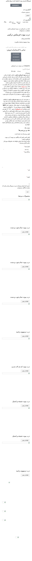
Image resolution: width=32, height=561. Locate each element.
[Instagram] (30, 556)
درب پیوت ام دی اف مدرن (21, 367)
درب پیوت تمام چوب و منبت (20, 228)
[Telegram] (22, 556)
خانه (28, 28)
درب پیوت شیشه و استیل (21, 401)
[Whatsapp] (26, 556)
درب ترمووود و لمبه (23, 332)
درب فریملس (23, 28)
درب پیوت (20, 65)
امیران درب (23, 486)
